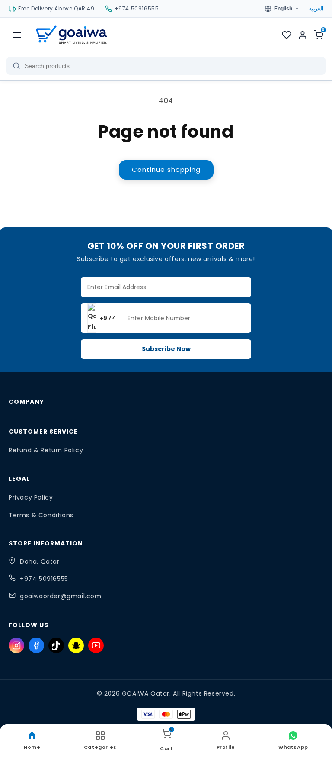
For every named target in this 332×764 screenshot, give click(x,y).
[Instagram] (16, 645)
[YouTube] (96, 645)
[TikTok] (56, 645)
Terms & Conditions (41, 515)
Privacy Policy (31, 497)
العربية (316, 8)
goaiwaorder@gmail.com (61, 596)
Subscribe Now (166, 349)
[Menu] (17, 35)
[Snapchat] (76, 645)
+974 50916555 (44, 578)
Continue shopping (166, 169)
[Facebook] (36, 645)
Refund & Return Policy (46, 450)
